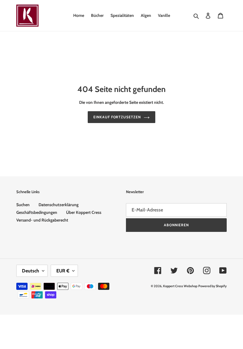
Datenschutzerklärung (59, 204)
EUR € (62, 271)
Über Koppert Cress (83, 212)
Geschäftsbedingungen (36, 212)
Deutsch (30, 271)
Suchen (23, 204)
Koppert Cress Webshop (180, 286)
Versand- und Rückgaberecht (42, 220)
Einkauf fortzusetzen (117, 117)
